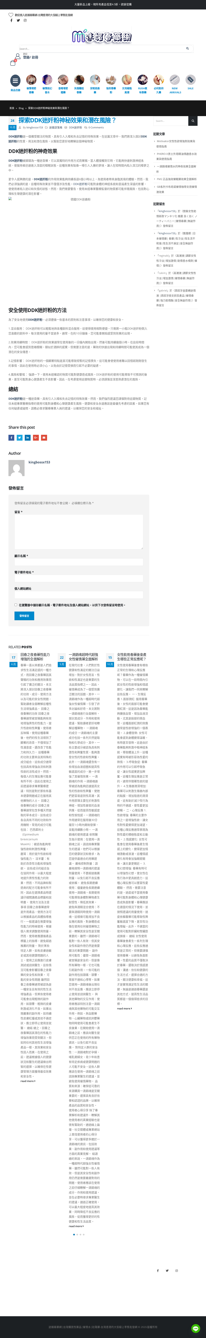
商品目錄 (15, 90)
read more (27, 1081)
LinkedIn (28, 438)
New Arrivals (175, 90)
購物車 (12, 1296)
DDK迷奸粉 (75, 127)
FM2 (59, 1282)
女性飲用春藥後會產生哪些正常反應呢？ (131, 656)
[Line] (195, 1328)
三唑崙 (61, 1303)
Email (44, 438)
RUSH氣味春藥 (142, 90)
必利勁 (109, 1275)
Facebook (11, 438)
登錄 (11, 1303)
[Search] (187, 48)
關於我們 (13, 1268)
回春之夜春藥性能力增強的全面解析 (35, 656)
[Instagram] (25, 20)
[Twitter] (18, 20)
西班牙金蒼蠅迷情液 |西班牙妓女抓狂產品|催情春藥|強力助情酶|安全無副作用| (176, 295)
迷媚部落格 (55, 127)
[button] (74, 1234)
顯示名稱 (21, 556)
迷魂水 (61, 1289)
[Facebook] (11, 20)
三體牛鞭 (110, 1289)
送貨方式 (13, 1289)
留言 (18, 512)
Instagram (177, 1271)
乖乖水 (61, 1268)
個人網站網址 (22, 588)
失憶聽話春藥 (79, 90)
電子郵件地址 (24, 572)
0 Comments (96, 127)
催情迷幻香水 (47, 90)
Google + (36, 438)
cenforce (110, 1296)
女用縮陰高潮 (127, 90)
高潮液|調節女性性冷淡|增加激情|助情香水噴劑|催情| (176, 260)
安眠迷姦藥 (95, 90)
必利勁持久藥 (159, 90)
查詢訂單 (13, 1282)
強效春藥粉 (111, 90)
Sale (191, 88)
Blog (21, 108)
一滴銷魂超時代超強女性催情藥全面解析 (83, 656)
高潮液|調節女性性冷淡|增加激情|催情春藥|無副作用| (176, 278)
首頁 (11, 108)
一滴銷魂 (62, 1296)
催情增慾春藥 (31, 90)
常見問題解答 (16, 1275)
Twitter (20, 438)
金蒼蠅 (61, 1275)
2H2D (108, 1282)
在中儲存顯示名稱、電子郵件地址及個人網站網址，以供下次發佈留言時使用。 (72, 605)
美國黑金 (110, 1268)
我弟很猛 (110, 1303)
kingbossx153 (35, 127)
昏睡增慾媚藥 (63, 90)
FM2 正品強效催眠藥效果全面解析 (177, 179)
